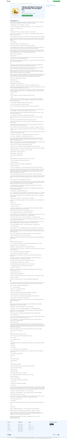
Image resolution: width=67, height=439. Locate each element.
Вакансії (29, 426)
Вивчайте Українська (13, 3)
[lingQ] (8, 1)
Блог (29, 424)
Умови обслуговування (39, 437)
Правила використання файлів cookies (54, 437)
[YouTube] (58, 435)
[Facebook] (55, 435)
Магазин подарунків (10, 430)
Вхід (51, 1)
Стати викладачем (31, 425)
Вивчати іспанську (20, 424)
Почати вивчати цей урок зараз (27, 15)
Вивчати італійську (20, 427)
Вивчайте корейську (20, 430)
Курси (18, 3)
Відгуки (8, 429)
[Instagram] (53, 435)
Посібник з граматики (31, 429)
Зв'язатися (9, 425)
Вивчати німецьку (20, 426)
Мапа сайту (48, 437)
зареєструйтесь (36, 416)
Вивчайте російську (20, 431)
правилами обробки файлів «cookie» (46, 438)
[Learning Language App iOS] (52, 424)
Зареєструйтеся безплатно (56, 1)
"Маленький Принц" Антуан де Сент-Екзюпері (26, 3)
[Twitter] (57, 435)
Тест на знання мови (31, 427)
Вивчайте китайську (20, 429)
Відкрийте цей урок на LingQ (15, 418)
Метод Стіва (9, 426)
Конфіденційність (44, 437)
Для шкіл (9, 427)
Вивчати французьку (20, 425)
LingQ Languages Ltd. (13, 437)
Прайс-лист (9, 424)
